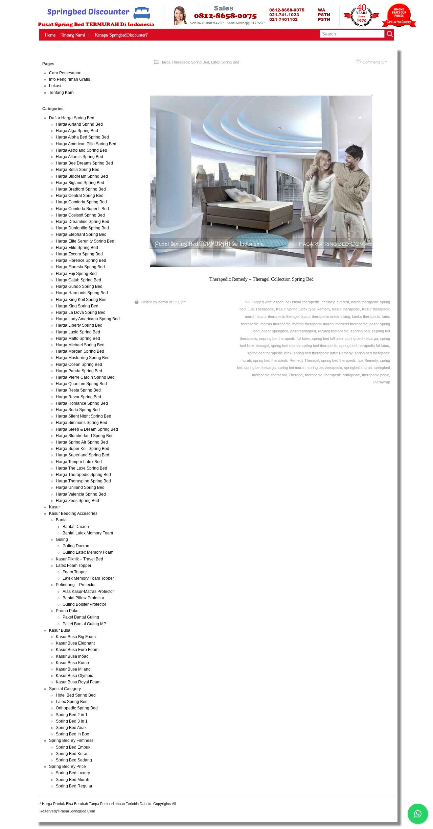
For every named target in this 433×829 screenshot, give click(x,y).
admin (163, 302)
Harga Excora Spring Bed (79, 254)
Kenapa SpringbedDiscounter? (121, 35)
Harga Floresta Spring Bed (80, 267)
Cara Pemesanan (65, 73)
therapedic (313, 375)
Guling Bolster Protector (84, 604)
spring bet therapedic (324, 368)
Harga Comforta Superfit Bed (82, 208)
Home (50, 35)
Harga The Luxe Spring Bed (81, 468)
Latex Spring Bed (225, 62)
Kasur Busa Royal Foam (78, 682)
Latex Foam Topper (73, 565)
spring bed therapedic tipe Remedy (349, 360)
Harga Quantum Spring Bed (81, 383)
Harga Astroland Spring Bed (81, 150)
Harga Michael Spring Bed (80, 345)
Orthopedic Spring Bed (77, 708)
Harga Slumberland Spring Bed (85, 435)
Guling (62, 539)
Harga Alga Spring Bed (77, 130)
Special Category (65, 688)
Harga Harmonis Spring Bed (82, 293)
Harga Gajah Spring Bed (78, 280)
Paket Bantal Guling (81, 617)
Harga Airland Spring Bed (79, 124)
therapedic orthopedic (342, 375)
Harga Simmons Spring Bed (81, 422)
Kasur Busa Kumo (72, 662)
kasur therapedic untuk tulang (325, 317)
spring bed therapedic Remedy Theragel (286, 360)
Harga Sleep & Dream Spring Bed (87, 429)
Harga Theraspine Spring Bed (83, 481)
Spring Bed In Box (72, 734)
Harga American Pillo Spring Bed (86, 144)
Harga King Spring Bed (77, 306)
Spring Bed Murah (72, 779)
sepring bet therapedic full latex (284, 338)
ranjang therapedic (333, 331)
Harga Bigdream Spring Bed (82, 176)
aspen (278, 302)
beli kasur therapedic (303, 302)
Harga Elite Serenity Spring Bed (85, 241)
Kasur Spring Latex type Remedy (303, 309)
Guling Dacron (76, 546)
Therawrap (381, 382)
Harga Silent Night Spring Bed (83, 416)
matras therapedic (275, 324)
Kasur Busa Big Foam (76, 636)
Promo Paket (67, 610)
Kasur (54, 507)
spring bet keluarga (260, 368)
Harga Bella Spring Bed (77, 169)
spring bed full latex (327, 338)
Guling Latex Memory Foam (88, 552)
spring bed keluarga (361, 338)
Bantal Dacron (76, 526)
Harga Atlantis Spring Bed (79, 156)
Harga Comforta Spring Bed (81, 202)
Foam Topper (75, 572)
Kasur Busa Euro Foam (77, 649)
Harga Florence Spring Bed (81, 260)
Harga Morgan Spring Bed (80, 351)
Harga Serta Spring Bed (78, 409)
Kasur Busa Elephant (75, 643)
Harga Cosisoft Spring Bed (80, 215)
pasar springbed (274, 331)
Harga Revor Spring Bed (78, 397)
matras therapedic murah (313, 324)
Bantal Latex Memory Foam (88, 533)
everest (343, 302)
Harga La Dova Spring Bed (81, 312)
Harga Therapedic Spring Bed (184, 62)
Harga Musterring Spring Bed (83, 357)
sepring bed (360, 331)
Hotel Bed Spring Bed (76, 695)
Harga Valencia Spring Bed (81, 494)
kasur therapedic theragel (278, 317)
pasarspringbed (303, 331)
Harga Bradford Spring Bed (81, 189)
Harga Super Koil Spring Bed (82, 448)
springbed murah (358, 368)
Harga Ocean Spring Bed (79, 364)
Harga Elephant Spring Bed (81, 234)
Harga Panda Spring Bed (79, 371)
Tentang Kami (73, 35)
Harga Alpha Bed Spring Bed (82, 137)
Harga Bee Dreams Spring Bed (84, 163)
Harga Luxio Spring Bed (78, 332)
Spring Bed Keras (72, 753)
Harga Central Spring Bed (80, 195)
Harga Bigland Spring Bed (80, 182)
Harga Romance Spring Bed (82, 403)
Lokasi (55, 85)
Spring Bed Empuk (73, 747)
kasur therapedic (346, 309)
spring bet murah (291, 368)
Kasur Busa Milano (73, 669)
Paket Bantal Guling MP (84, 624)
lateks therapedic (366, 317)
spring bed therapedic (319, 346)
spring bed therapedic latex (269, 353)
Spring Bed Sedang (74, 760)
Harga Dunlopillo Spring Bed (82, 228)
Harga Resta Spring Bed (78, 390)
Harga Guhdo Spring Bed (79, 286)
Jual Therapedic (261, 309)
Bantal (62, 520)
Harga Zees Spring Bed (77, 500)
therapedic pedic (375, 375)
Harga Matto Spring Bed (78, 338)
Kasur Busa (59, 630)
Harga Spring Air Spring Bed (82, 442)
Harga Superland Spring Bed (82, 455)
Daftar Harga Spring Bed (71, 118)
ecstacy (328, 302)
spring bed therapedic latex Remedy (323, 353)
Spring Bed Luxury (73, 773)
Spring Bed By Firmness (71, 740)
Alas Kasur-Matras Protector (88, 591)
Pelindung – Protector (76, 584)
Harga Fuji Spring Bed (76, 273)
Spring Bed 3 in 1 (72, 721)
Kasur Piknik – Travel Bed (79, 559)
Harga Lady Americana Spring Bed (88, 319)
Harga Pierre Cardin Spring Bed (85, 377)
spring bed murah (285, 346)
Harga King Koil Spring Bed (81, 299)
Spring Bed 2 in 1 (72, 714)
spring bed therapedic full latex (364, 346)
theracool (279, 375)
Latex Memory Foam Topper (88, 578)
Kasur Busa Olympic (74, 675)
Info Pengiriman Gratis (69, 79)
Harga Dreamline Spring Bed (82, 221)
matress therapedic (351, 324)
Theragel (296, 375)
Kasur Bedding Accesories (73, 513)
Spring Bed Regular (74, 786)
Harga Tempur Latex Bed (79, 461)
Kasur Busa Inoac (72, 656)
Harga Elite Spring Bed (77, 247)
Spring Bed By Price (67, 766)
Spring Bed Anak (71, 727)
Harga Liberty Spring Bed (79, 325)
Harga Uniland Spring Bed (80, 487)
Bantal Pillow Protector (83, 598)
